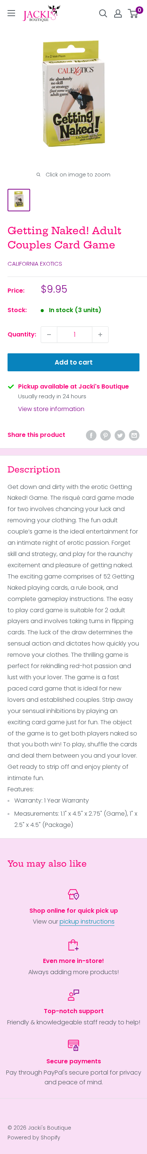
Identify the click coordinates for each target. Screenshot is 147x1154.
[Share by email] (134, 435)
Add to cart (74, 362)
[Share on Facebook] (91, 435)
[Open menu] (11, 13)
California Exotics (35, 264)
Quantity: (22, 334)
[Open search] (103, 13)
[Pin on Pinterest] (105, 435)
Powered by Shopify (34, 1137)
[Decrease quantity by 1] (49, 334)
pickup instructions (87, 921)
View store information (51, 409)
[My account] (118, 13)
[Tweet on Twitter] (120, 435)
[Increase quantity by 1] (100, 334)
